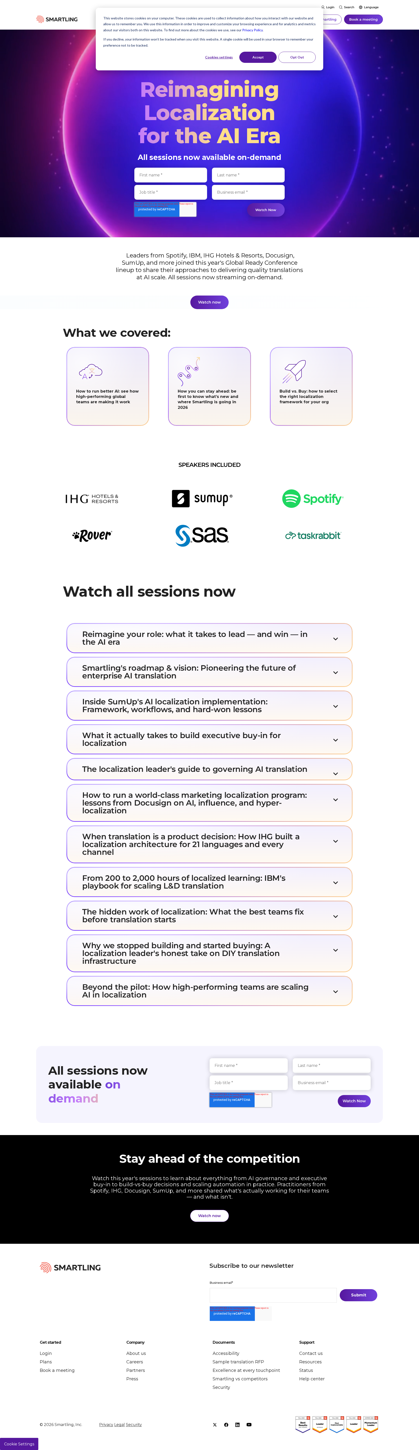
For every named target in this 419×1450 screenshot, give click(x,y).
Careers (134, 1362)
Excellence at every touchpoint (246, 1370)
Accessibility (226, 1353)
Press (132, 1379)
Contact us (311, 1353)
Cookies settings (219, 57)
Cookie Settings (19, 1444)
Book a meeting (363, 19)
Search (349, 7)
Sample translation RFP (238, 1362)
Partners (135, 1370)
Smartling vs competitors (240, 1379)
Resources (310, 1362)
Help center (312, 1379)
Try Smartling (325, 19)
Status (306, 1370)
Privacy (106, 1424)
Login (330, 7)
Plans (46, 1362)
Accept (258, 57)
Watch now (209, 302)
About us (136, 1353)
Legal (119, 1424)
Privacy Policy (252, 30)
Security (221, 1387)
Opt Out (297, 57)
